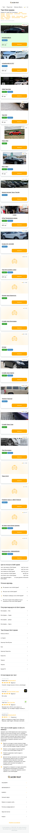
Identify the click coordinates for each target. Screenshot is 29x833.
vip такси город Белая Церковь (10, 525)
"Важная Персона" (7, 398)
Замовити (19, 44)
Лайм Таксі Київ (6, 89)
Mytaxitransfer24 (6, 37)
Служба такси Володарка (9, 321)
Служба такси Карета (8, 373)
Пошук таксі (9, 7)
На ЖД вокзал (17, 13)
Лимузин (7, 18)
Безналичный (7, 17)
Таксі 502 (4, 115)
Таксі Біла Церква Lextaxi (9, 269)
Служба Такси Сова (7, 424)
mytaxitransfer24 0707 (8, 63)
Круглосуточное (9, 13)
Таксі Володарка (6, 450)
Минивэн (8, 16)
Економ (13, 16)
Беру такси (5, 166)
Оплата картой (19, 16)
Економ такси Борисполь (9, 295)
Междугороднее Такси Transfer (11, 192)
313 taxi (4, 347)
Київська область (18, 7)
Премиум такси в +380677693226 (11, 500)
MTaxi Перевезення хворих (9, 218)
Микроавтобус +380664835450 (10, 551)
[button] (27, 210)
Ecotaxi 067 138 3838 (8, 244)
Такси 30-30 (5, 476)
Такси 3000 (5, 141)
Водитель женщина (16, 17)
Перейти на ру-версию (14, 822)
